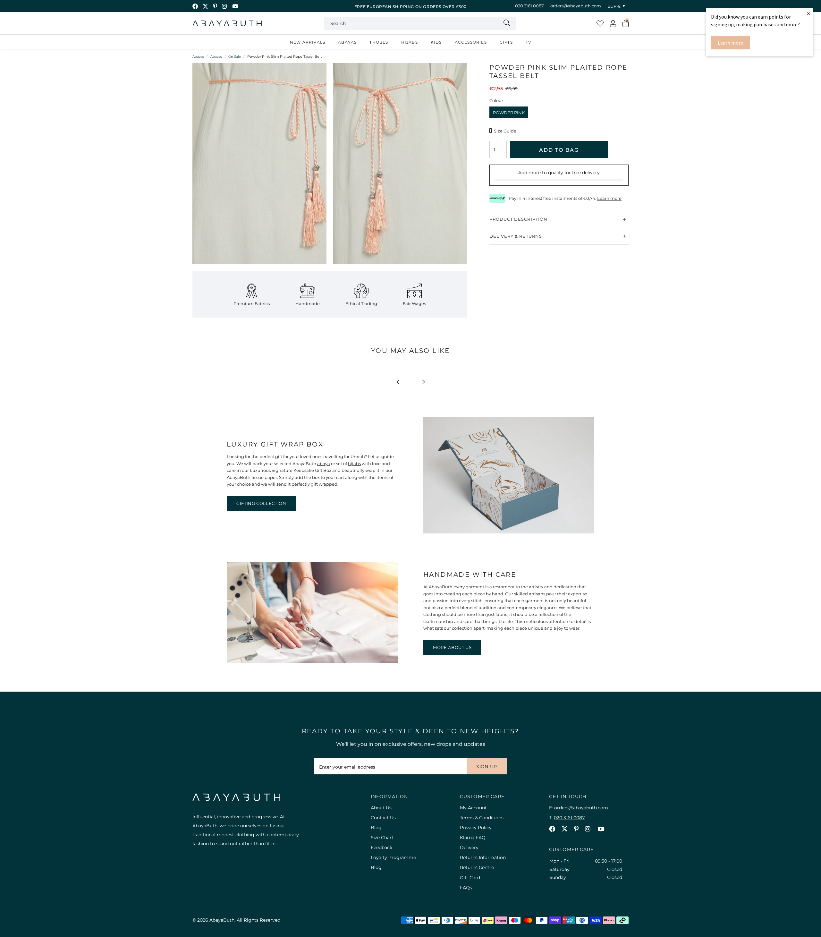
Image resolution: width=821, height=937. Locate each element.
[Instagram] (224, 6)
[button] (625, 23)
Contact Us (383, 818)
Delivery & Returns (515, 236)
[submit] (506, 23)
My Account (473, 808)
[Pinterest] (215, 6)
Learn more (730, 42)
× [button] (808, 13)
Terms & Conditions (482, 818)
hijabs (354, 463)
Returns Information (483, 857)
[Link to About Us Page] (312, 661)
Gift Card (470, 878)
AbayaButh (227, 23)
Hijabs (409, 42)
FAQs (466, 887)
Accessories (471, 42)
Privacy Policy (476, 828)
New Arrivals (307, 42)
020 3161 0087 (529, 5)
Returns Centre (477, 867)
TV (528, 42)
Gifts (506, 42)
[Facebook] (195, 6)
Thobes (378, 42)
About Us (381, 808)
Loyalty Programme (393, 857)
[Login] (613, 23)
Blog (376, 828)
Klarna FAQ (473, 837)
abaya (323, 463)
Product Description (518, 219)
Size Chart (382, 837)
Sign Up (486, 767)
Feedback (381, 847)
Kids (436, 42)
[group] (259, 167)
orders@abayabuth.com (575, 5)
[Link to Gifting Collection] (508, 531)
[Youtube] (235, 6)
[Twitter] (205, 6)
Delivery (469, 847)
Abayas (347, 42)
